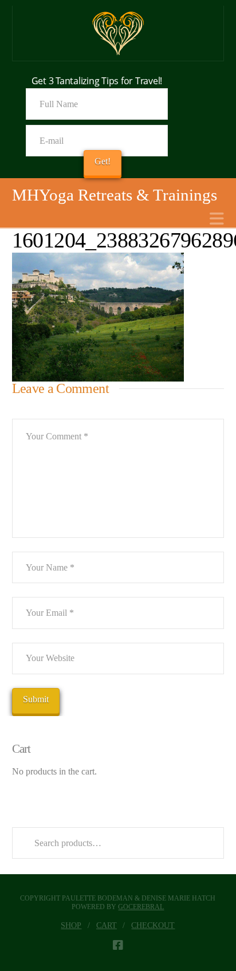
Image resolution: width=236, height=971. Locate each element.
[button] (217, 219)
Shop (71, 925)
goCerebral (141, 907)
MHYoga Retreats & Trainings (114, 195)
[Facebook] (118, 945)
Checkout (153, 925)
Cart (106, 925)
